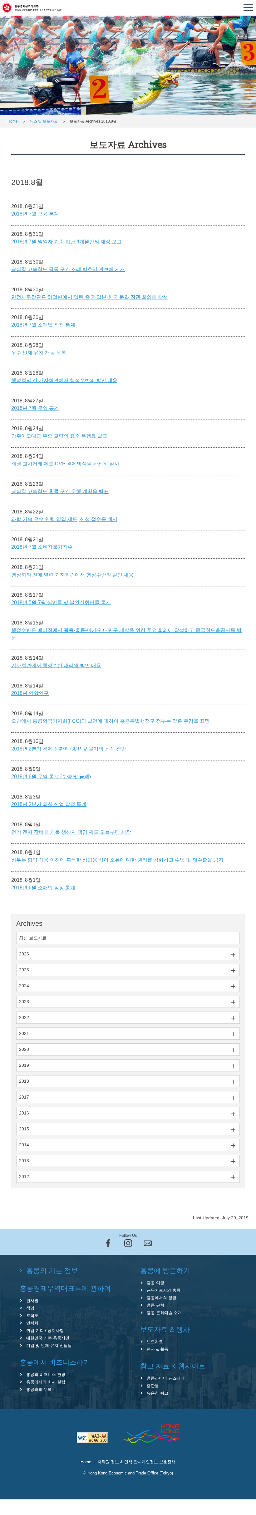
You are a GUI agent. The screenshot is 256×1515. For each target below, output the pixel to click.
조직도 (32, 1315)
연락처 (32, 1323)
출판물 (153, 1385)
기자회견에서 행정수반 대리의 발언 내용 (56, 665)
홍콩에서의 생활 (161, 1297)
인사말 (32, 1300)
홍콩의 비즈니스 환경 (45, 1374)
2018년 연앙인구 (30, 693)
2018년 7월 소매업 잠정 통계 (43, 325)
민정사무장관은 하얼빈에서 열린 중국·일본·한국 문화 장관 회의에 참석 (89, 297)
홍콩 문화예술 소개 (164, 1312)
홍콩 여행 (155, 1282)
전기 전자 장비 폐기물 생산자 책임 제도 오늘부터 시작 (71, 832)
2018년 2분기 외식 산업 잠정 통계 (48, 804)
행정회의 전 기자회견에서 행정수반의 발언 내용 (64, 380)
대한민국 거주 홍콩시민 (47, 1338)
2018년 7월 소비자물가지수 (42, 547)
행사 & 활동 (157, 1349)
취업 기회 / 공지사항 (45, 1330)
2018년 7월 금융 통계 (35, 213)
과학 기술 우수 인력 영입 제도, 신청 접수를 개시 (64, 519)
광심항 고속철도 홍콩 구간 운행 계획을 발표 (60, 491)
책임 (30, 1308)
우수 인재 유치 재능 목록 (38, 352)
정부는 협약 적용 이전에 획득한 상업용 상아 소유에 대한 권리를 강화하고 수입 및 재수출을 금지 (117, 859)
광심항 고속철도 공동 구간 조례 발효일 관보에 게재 (68, 269)
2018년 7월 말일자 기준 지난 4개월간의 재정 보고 (66, 241)
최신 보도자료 (33, 937)
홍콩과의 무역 (39, 1389)
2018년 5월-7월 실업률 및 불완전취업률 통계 (61, 602)
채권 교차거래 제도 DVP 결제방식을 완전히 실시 (65, 463)
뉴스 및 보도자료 (44, 121)
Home (12, 121)
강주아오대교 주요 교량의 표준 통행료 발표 (59, 436)
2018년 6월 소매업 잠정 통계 (43, 887)
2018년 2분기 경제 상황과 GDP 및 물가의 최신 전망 (68, 748)
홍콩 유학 (155, 1305)
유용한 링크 (157, 1393)
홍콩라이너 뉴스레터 (166, 1378)
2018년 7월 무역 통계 (35, 408)
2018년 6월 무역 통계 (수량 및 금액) (51, 776)
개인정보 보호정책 (158, 1461)
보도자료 (155, 1341)
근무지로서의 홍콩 (163, 1290)
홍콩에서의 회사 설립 (45, 1382)
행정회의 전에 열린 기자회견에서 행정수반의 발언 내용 (72, 574)
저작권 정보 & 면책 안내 (119, 1461)
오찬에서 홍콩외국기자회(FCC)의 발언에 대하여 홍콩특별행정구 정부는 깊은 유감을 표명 (110, 721)
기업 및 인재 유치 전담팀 (49, 1345)
